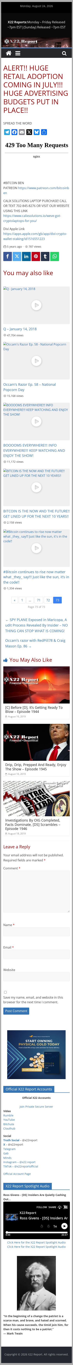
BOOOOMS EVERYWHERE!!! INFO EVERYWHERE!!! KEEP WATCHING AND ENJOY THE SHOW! (34, 450)
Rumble (8, 1115)
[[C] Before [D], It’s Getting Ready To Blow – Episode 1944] (36, 669)
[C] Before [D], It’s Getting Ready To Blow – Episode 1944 (34, 709)
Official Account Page (17, 1174)
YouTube (9, 1120)
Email (8, 947)
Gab (6, 1153)
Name (9, 925)
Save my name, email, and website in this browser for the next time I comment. (33, 999)
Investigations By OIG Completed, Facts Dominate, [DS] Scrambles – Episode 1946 (32, 824)
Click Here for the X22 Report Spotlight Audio (36, 1242)
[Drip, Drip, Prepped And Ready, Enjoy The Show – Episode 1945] (36, 726)
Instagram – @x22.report (19, 1162)
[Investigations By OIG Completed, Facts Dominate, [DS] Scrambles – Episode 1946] (36, 783)
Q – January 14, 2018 (20, 329)
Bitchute (8, 1124)
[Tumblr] (45, 256)
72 (48, 600)
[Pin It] (36, 256)
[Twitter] (17, 256)
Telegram (9, 1149)
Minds (7, 1158)
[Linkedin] (26, 256)
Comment (11, 868)
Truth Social (11, 1140)
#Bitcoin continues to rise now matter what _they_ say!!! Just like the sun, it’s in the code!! (36, 576)
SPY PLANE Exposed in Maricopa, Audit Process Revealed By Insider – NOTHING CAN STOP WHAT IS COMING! (36, 625)
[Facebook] (7, 256)
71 (38, 600)
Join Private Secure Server (36, 1106)
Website (9, 970)
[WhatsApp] (54, 256)
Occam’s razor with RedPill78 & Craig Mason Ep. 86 (35, 643)
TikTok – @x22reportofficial (20, 1166)
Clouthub (9, 1128)
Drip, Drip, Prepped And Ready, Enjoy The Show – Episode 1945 (35, 766)
